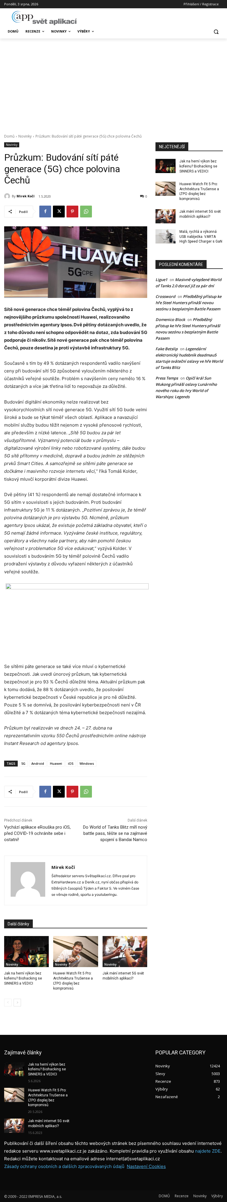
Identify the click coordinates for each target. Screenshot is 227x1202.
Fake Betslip (166, 348)
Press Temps (166, 378)
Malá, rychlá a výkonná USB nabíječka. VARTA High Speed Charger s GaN (200, 237)
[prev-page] (8, 1002)
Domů (9, 136)
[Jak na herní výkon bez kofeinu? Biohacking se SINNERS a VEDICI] (26, 951)
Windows (87, 763)
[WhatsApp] (86, 211)
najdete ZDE (207, 1151)
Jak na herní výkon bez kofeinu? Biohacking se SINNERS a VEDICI (23, 978)
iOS (71, 763)
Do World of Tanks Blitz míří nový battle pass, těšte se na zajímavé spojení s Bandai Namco (115, 833)
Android (37, 763)
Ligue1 (161, 279)
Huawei (56, 763)
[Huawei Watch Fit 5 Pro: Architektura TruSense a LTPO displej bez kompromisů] (75, 951)
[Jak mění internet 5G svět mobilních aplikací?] (125, 951)
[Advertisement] (113, 82)
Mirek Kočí (26, 196)
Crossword (165, 296)
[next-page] (17, 1002)
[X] (59, 211)
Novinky (25, 136)
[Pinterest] (72, 211)
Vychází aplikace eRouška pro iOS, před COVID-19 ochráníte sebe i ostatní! (37, 833)
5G (23, 763)
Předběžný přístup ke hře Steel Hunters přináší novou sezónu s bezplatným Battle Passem (188, 303)
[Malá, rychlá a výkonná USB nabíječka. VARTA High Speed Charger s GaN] (165, 236)
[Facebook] (45, 211)
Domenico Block (170, 319)
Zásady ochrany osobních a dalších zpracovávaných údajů (64, 1166)
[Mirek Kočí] (8, 196)
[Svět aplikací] (44, 18)
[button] (216, 31)
